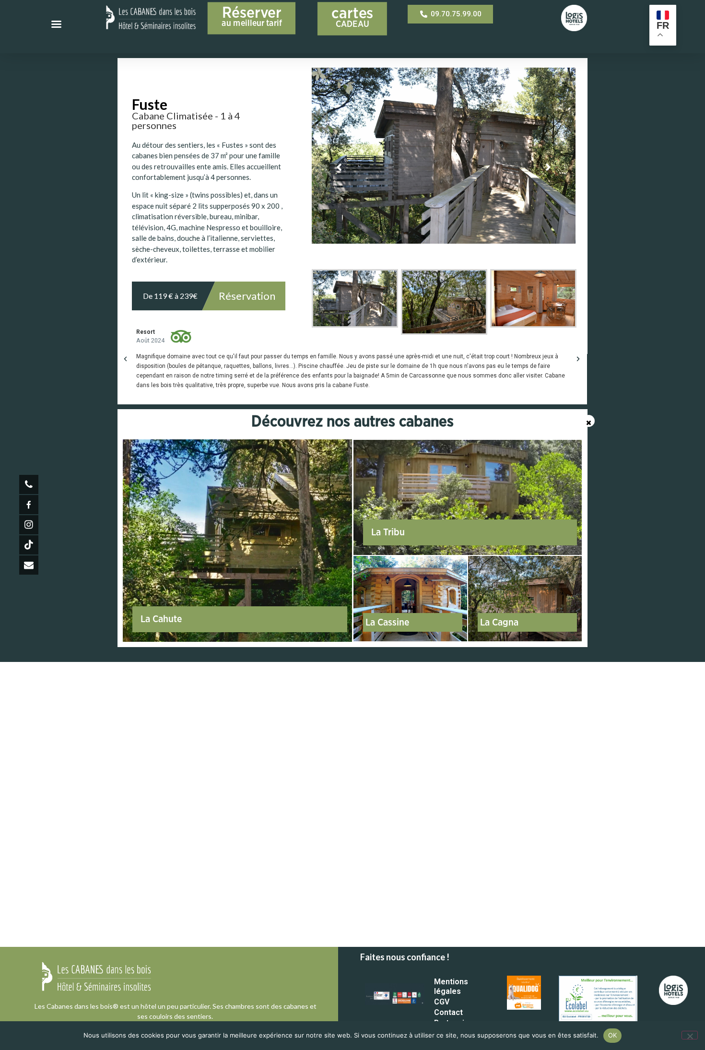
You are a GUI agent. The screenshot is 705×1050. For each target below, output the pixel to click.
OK (612, 1035)
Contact (448, 1012)
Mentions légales (451, 986)
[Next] (548, 167)
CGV (441, 1001)
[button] (125, 358)
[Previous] (339, 167)
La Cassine (387, 622)
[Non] (690, 1035)
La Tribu (388, 532)
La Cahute (161, 620)
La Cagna (499, 622)
